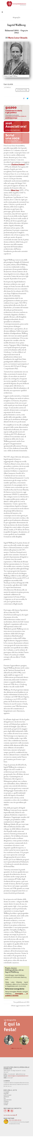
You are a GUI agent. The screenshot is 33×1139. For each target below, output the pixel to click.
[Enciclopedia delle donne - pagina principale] (16, 3)
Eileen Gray (15, 190)
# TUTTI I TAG (22, 90)
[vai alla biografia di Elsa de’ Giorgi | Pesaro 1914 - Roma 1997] (9, 1040)
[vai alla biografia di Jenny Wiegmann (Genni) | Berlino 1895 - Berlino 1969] (24, 1040)
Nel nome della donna (15, 1120)
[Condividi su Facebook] (24, 98)
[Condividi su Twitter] (27, 98)
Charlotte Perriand (18, 164)
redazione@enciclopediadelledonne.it (18, 1076)
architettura (7, 87)
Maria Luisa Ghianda (17, 38)
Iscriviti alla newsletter (10, 1115)
